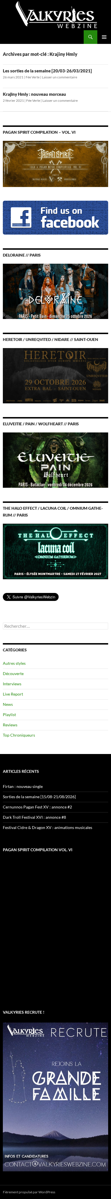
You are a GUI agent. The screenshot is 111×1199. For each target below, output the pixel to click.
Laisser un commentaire (59, 77)
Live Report (13, 694)
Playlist (9, 714)
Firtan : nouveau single (23, 786)
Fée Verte (33, 77)
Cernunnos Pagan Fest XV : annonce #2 (37, 806)
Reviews (10, 724)
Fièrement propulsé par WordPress (29, 1192)
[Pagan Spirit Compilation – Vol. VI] (55, 163)
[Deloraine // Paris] (55, 290)
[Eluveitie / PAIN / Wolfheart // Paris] (55, 459)
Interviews (12, 683)
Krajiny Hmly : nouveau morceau (34, 94)
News (8, 704)
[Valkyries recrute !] (55, 1096)
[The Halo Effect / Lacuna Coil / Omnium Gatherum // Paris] (55, 550)
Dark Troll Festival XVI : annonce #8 (34, 817)
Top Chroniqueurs (19, 735)
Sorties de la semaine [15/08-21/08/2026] (39, 796)
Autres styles (14, 663)
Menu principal (104, 37)
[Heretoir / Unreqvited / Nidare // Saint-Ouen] (55, 375)
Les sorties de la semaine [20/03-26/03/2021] (47, 70)
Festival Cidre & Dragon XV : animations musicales (47, 827)
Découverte (13, 673)
